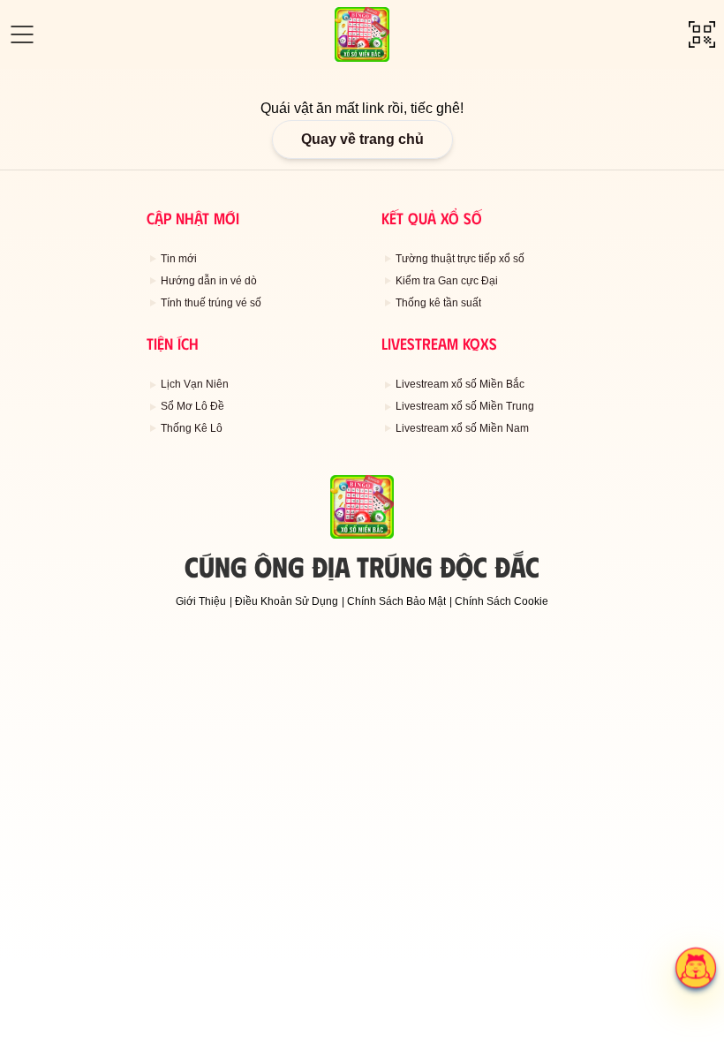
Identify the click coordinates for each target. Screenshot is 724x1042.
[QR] (702, 34)
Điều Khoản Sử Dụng (286, 601)
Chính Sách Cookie (501, 601)
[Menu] (22, 34)
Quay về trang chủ (362, 139)
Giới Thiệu (201, 601)
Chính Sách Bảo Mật (396, 601)
